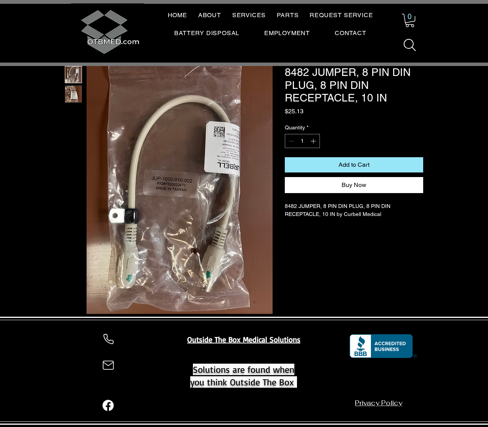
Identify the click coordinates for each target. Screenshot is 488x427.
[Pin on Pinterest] (304, 235)
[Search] (410, 45)
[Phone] (108, 339)
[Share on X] (333, 235)
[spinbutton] (302, 141)
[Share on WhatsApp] (318, 235)
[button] (410, 20)
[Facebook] (108, 405)
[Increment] (314, 141)
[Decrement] (290, 141)
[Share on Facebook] (289, 235)
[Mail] (108, 365)
